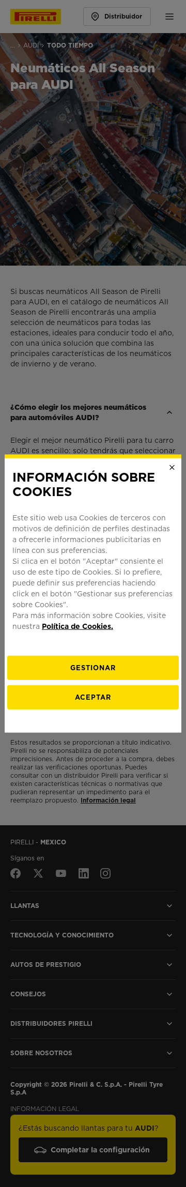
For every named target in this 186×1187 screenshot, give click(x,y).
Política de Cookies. (77, 626)
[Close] (172, 467)
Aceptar (93, 697)
